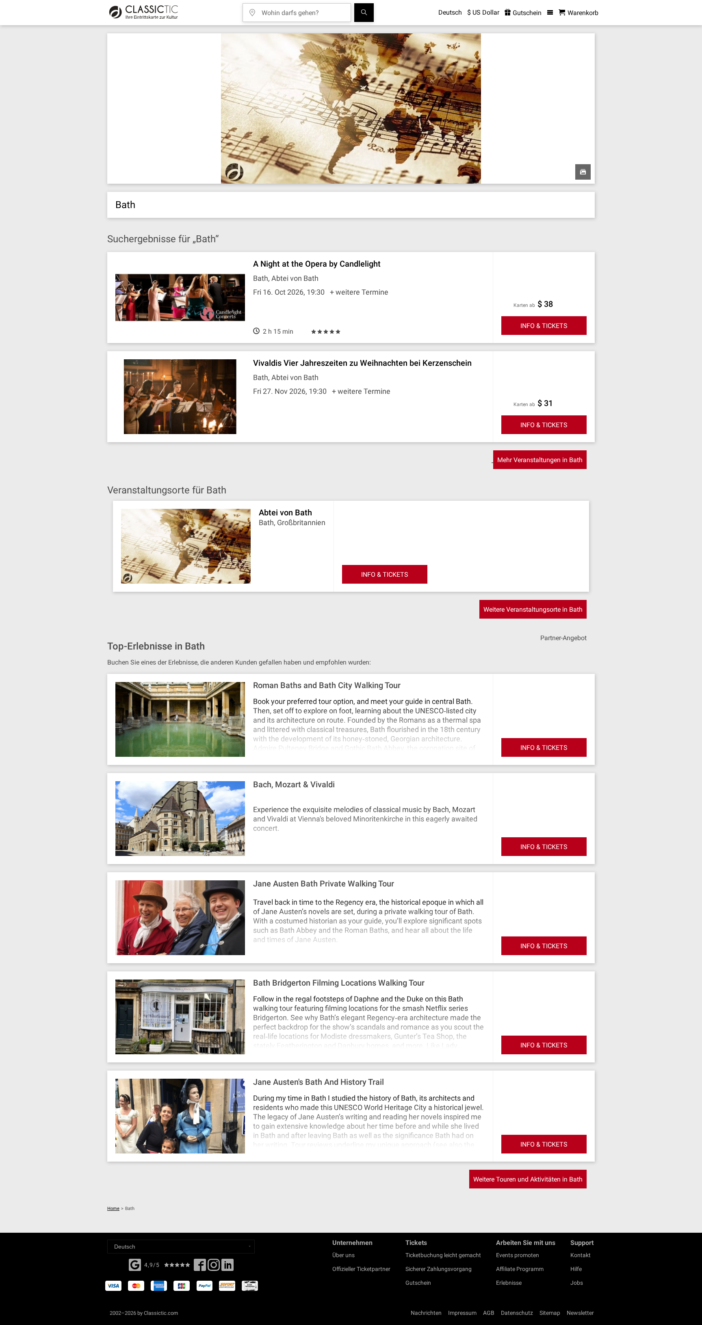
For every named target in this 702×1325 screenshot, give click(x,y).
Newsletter (580, 1313)
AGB (488, 1313)
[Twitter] (214, 1267)
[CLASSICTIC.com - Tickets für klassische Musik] (143, 12)
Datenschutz (517, 1313)
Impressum (462, 1313)
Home (113, 1208)
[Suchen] (364, 12)
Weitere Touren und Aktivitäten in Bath (528, 1179)
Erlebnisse (509, 1282)
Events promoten (517, 1255)
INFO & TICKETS (544, 326)
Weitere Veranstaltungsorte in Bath (533, 609)
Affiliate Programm (520, 1269)
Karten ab (524, 305)
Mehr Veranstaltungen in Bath (540, 460)
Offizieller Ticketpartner (361, 1269)
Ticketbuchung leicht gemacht (443, 1255)
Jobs (576, 1282)
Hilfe (576, 1269)
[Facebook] (135, 1264)
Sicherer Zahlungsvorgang (438, 1269)
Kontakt (580, 1255)
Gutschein (526, 13)
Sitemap (550, 1313)
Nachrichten (426, 1313)
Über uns (343, 1255)
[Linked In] (227, 1267)
